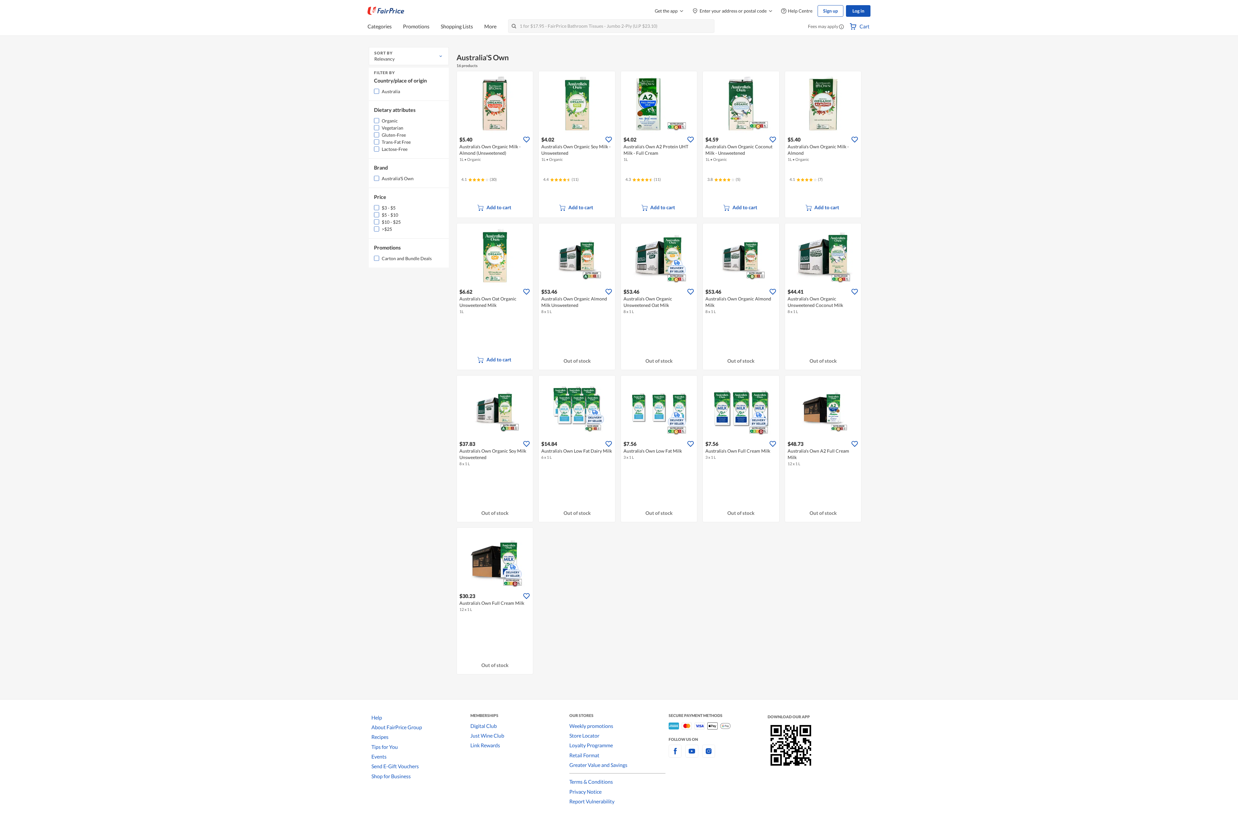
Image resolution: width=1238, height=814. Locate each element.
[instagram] (708, 755)
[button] (841, 27)
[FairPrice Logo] (386, 11)
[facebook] (675, 755)
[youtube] (691, 755)
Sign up (830, 11)
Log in (858, 11)
